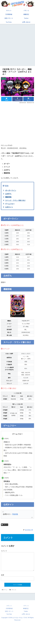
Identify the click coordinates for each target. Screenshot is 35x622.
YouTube (9, 614)
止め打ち (8, 194)
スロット (9, 605)
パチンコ (5, 524)
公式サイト (9, 207)
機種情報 (8, 197)
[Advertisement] (17, 43)
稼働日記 (26, 608)
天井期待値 (9, 608)
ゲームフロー (10, 204)
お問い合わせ (26, 614)
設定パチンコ (9, 611)
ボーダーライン (10, 190)
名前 (2, 575)
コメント (4, 551)
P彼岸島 (15, 514)
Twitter (26, 611)
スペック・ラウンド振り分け (15, 200)
